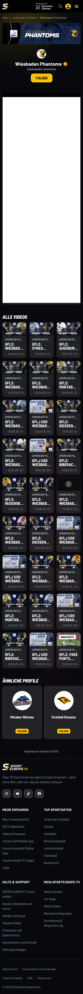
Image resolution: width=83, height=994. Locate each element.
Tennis (48, 827)
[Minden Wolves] (22, 700)
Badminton (51, 863)
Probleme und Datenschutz (12, 932)
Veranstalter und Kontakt (19, 942)
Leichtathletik (53, 848)
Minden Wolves (22, 717)
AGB (30, 978)
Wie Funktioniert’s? (15, 819)
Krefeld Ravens (64, 717)
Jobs (5, 868)
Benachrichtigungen (58, 913)
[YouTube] (17, 793)
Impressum (44, 978)
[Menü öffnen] (77, 6)
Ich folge (50, 899)
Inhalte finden (12, 923)
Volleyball (50, 856)
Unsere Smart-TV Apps (18, 860)
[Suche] (60, 6)
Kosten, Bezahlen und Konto (17, 906)
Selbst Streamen (14, 834)
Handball (50, 834)
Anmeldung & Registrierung (53, 923)
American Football (24, 17)
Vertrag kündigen (14, 950)
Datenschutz (10, 969)
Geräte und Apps (13, 916)
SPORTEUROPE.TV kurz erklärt (18, 894)
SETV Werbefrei (13, 827)
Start (5, 17)
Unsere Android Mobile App (18, 850)
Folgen (41, 78)
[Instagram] (6, 793)
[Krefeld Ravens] (64, 700)
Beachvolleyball (54, 841)
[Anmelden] (68, 6)
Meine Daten (52, 906)
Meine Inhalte (53, 892)
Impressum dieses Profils (41, 751)
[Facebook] (39, 793)
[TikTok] (28, 793)
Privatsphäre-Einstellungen (39, 969)
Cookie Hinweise (12, 978)
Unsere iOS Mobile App (18, 841)
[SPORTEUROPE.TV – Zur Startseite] (5, 6)
